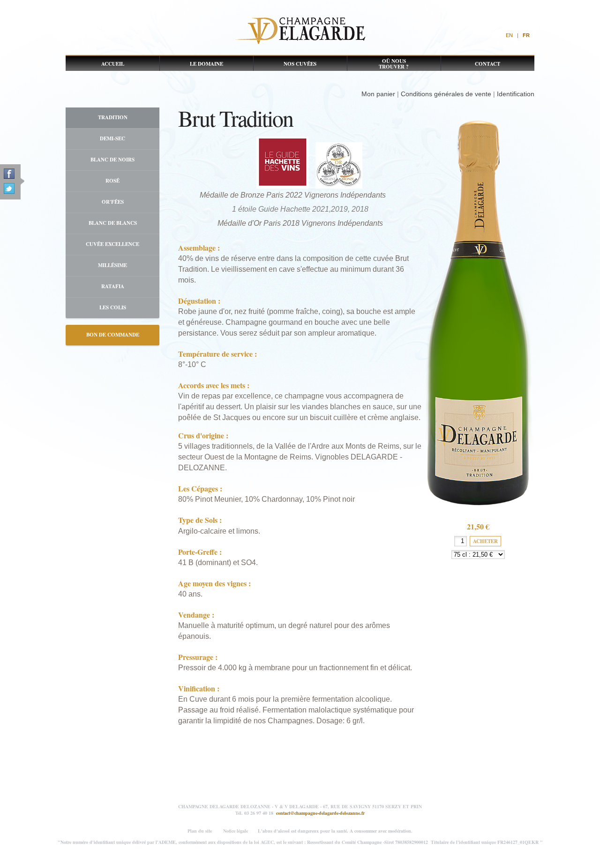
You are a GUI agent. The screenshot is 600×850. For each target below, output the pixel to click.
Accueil (112, 64)
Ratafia (112, 286)
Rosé (112, 180)
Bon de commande (112, 334)
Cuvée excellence (112, 244)
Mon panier (378, 94)
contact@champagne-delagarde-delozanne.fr (320, 813)
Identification (515, 94)
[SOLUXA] (300, 30)
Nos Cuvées (300, 64)
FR (526, 35)
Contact (487, 64)
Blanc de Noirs (112, 159)
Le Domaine (206, 64)
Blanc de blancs (113, 223)
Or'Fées (113, 202)
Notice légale (235, 830)
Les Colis (112, 307)
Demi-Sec (112, 138)
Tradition (113, 117)
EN (509, 35)
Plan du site (200, 830)
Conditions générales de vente (446, 94)
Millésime (112, 265)
